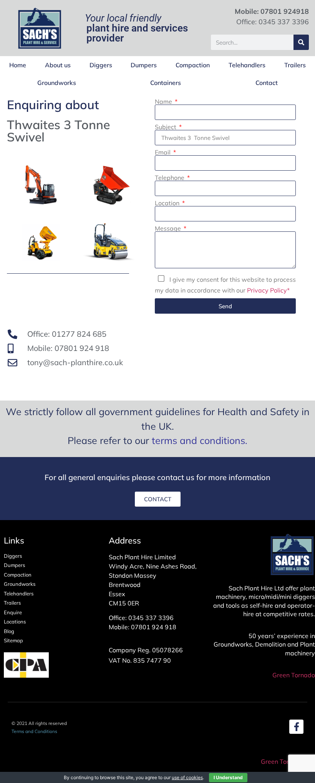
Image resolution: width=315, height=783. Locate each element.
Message (168, 228)
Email (163, 152)
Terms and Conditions (34, 731)
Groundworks (56, 82)
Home (17, 65)
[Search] (301, 42)
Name (164, 101)
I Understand (228, 777)
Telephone (170, 178)
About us (58, 65)
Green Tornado (293, 675)
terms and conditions (198, 440)
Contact (266, 82)
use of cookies (187, 777)
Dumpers (144, 65)
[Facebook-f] (296, 727)
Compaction (193, 65)
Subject (166, 127)
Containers (165, 82)
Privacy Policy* (268, 290)
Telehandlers (247, 65)
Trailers (295, 65)
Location (168, 203)
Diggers (101, 65)
